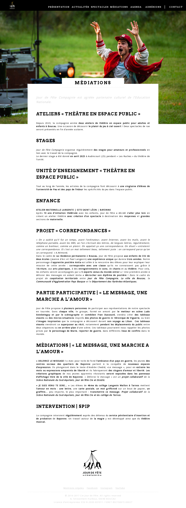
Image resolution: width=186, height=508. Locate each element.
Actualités (80, 7)
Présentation (58, 7)
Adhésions (153, 7)
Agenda (136, 7)
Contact (175, 7)
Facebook (92, 488)
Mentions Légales (73, 488)
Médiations (118, 7)
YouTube (120, 488)
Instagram (107, 488)
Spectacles (99, 7)
